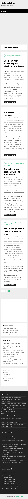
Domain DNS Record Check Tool (9, 481)
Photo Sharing (15, 181)
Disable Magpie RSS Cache (10, 334)
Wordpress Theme (12, 130)
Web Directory (15, 187)
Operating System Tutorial (11, 247)
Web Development (8, 126)
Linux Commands (8, 245)
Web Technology (12, 190)
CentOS (5, 241)
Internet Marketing (8, 378)
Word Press (20, 77)
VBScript (20, 251)
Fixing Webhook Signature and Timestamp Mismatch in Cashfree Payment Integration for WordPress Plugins (12, 399)
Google (5, 73)
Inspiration (6, 382)
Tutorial (5, 376)
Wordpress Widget (19, 79)
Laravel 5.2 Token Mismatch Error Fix (10, 422)
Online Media (17, 245)
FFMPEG (10, 241)
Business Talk (15, 122)
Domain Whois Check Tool (8, 479)
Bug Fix (9, 122)
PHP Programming (14, 183)
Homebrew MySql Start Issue (11, 358)
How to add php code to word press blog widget (14, 231)
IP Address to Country (7, 477)
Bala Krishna (8, 3)
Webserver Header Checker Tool (9, 472)
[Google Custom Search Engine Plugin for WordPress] (14, 56)
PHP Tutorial (15, 75)
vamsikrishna (5, 456)
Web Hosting (17, 126)
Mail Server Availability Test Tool (10, 487)
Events (5, 124)
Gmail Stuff (16, 243)
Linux (20, 243)
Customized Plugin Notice (10, 332)
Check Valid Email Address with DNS (10, 485)
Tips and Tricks (12, 77)
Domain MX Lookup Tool (8, 483)
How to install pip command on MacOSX (13, 363)
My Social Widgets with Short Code (12, 330)
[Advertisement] (14, 29)
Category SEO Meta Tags (9, 328)
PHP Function (11, 73)
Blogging (16, 71)
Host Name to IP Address (8, 475)
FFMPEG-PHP (16, 241)
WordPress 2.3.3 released (11, 113)
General (21, 71)
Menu (4, 11)
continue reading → (9, 102)
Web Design (20, 124)
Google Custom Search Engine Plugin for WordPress (14, 63)
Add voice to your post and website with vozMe (12, 172)
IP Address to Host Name (8, 474)
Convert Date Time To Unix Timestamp (11, 488)
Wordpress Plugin (8, 79)
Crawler (21, 122)
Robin (3, 436)
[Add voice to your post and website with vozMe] (14, 164)
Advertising (10, 71)
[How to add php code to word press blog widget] (14, 224)
